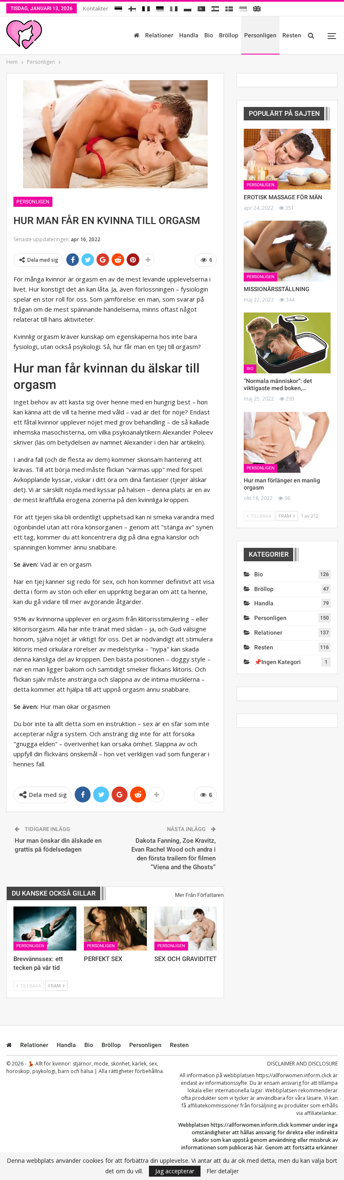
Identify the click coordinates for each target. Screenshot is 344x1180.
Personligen (260, 35)
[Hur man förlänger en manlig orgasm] (287, 442)
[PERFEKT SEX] (115, 928)
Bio (208, 35)
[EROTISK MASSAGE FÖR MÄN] (287, 159)
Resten (291, 35)
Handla (188, 35)
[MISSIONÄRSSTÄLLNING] (287, 251)
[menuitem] (118, 7)
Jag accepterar (174, 1171)
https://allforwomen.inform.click (293, 1075)
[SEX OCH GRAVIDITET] (185, 928)
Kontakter (95, 8)
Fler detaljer (222, 1171)
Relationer (159, 35)
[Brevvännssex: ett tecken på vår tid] (44, 928)
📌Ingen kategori (277, 662)
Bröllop (228, 35)
